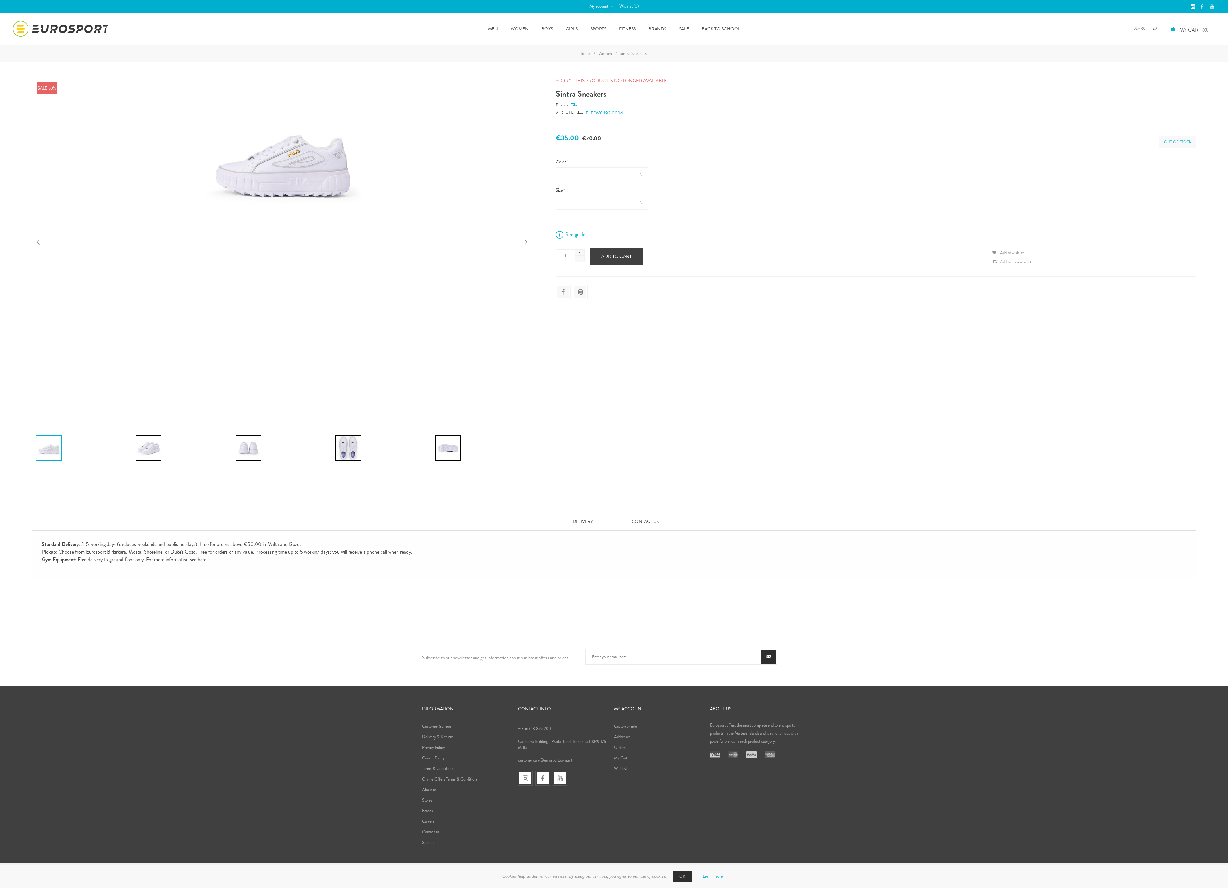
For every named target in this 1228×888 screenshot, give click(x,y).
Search (1154, 28)
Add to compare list (1015, 262)
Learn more (713, 876)
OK (682, 876)
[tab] (583, 521)
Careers (428, 821)
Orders (620, 747)
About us (429, 790)
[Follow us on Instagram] (525, 778)
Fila (574, 105)
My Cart (620, 758)
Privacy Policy (433, 747)
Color (561, 162)
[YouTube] (560, 778)
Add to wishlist (1012, 253)
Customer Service (436, 726)
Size (559, 190)
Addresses (622, 737)
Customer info (625, 726)
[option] (83, 436)
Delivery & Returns (437, 737)
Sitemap (428, 842)
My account (598, 6)
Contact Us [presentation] (645, 521)
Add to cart (616, 256)
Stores (427, 800)
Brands (657, 29)
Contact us (430, 832)
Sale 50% (47, 88)
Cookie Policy (433, 758)
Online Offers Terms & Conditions (450, 779)
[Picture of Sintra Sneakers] (49, 435)
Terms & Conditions (438, 769)
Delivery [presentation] (583, 521)
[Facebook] (543, 778)
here (202, 559)
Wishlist (620, 769)
